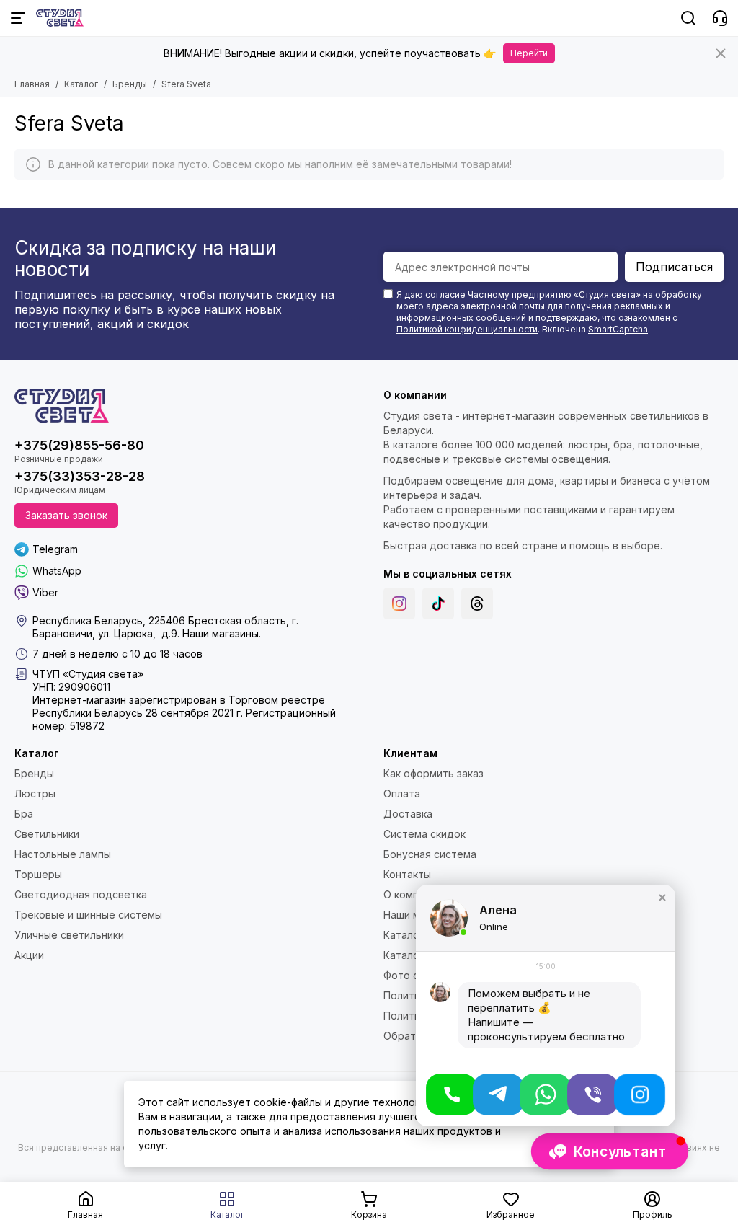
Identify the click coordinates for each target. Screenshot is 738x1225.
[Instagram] (399, 603)
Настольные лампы (62, 854)
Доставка (407, 814)
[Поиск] (688, 18)
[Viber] (592, 1094)
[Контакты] (720, 18)
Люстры (34, 793)
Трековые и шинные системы (88, 914)
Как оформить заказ (433, 773)
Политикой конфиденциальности (467, 329)
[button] (662, 897)
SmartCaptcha (618, 329)
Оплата (401, 793)
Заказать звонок (66, 515)
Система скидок (424, 834)
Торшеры (38, 874)
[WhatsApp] (545, 1094)
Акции (29, 955)
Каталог (81, 84)
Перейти (529, 53)
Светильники (46, 834)
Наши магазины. (221, 633)
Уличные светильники (69, 935)
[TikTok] (438, 603)
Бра (23, 814)
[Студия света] (60, 18)
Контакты (407, 874)
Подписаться (674, 267)
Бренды (129, 84)
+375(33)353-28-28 (79, 476)
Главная (32, 84)
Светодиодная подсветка (80, 894)
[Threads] (477, 603)
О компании (412, 894)
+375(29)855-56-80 (79, 445)
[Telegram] (498, 1094)
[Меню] (18, 18)
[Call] (451, 1094)
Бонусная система (429, 854)
